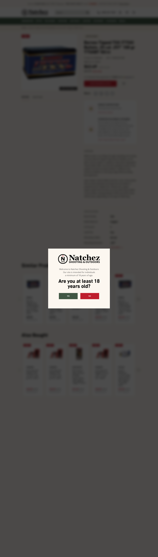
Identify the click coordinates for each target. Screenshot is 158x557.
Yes (68, 296)
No (90, 296)
